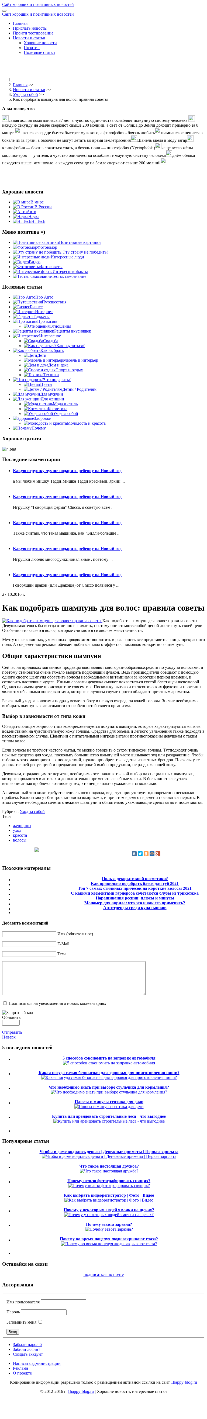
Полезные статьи (39, 52)
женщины (22, 825)
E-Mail (63, 944)
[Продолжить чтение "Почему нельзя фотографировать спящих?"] (109, 1185)
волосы (19, 840)
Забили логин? (26, 1349)
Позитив (32, 47)
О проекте (22, 1373)
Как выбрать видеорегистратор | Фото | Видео (109, 1195)
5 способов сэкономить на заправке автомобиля (109, 1058)
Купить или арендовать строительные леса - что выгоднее (109, 1116)
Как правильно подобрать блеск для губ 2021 (135, 883)
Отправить (12, 1032)
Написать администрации (37, 1363)
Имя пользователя (23, 1302)
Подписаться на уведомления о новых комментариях (57, 1003)
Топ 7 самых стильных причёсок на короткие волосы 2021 (135, 888)
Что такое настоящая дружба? (109, 1166)
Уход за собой (25, 94)
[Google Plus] (158, 853)
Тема (61, 953)
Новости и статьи (29, 38)
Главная (20, 23)
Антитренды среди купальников (135, 907)
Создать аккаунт (28, 1354)
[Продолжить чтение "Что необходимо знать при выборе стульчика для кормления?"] (109, 1092)
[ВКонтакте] (134, 853)
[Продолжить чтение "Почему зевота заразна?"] (109, 1229)
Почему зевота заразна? (109, 1224)
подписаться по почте (104, 1274)
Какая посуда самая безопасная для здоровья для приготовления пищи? (109, 1072)
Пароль (13, 1312)
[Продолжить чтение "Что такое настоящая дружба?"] (109, 1171)
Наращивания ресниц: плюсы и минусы (135, 898)
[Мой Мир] (152, 853)
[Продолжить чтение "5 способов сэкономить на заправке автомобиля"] (109, 1063)
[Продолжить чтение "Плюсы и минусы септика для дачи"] (109, 1106)
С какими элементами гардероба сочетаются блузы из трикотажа (135, 893)
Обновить (11, 1017)
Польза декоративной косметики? (135, 878)
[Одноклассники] (146, 853)
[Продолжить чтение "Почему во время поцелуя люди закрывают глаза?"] (109, 1243)
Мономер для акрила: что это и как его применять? (134, 903)
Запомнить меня (21, 1322)
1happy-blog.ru (184, 1382)
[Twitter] (140, 853)
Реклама (20, 1368)
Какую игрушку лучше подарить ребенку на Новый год (67, 470)
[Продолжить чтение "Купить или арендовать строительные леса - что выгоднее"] (109, 1121)
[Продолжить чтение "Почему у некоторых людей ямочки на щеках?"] (109, 1214)
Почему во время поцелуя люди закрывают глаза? (109, 1239)
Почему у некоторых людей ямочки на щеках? (109, 1209)
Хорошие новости (40, 42)
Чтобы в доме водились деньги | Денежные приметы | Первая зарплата (109, 1151)
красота (20, 835)
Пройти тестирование (33, 33)
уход (17, 830)
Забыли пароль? (27, 1344)
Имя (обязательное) (75, 934)
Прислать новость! (30, 28)
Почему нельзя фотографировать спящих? (108, 1180)
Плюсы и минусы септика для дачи (109, 1101)
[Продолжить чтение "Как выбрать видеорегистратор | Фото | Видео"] (108, 1200)
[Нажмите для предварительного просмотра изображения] (52, 620)
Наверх (9, 1037)
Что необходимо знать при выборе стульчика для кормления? (109, 1087)
